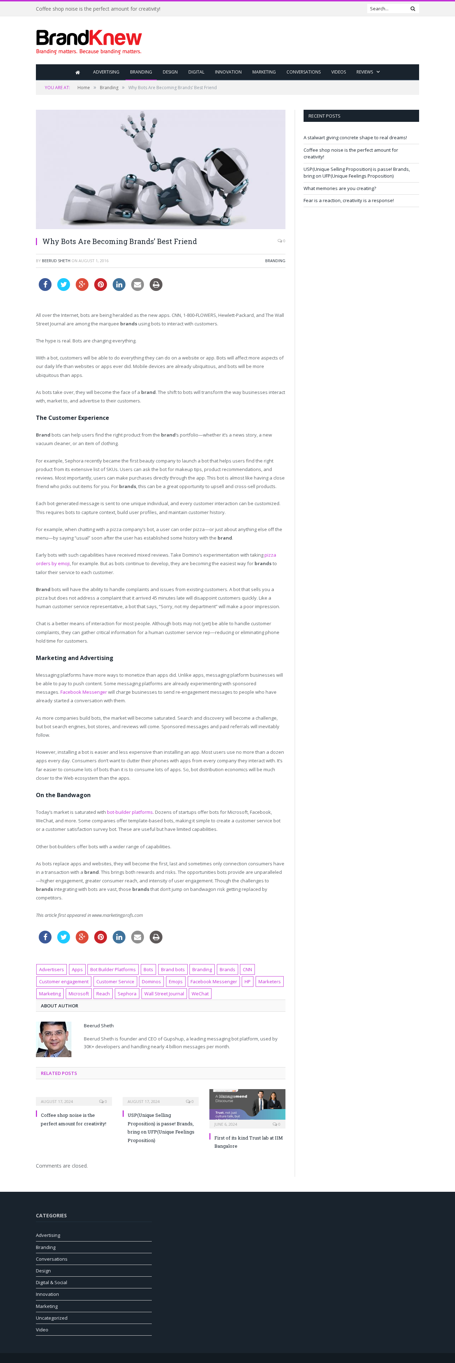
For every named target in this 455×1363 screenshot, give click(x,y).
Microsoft (79, 993)
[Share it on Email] (137, 288)
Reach (103, 993)
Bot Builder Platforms (113, 969)
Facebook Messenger (83, 692)
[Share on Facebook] (45, 288)
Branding (141, 72)
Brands (227, 969)
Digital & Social (51, 1282)
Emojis (176, 981)
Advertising (106, 72)
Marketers (269, 981)
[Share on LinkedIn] (119, 288)
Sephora (127, 993)
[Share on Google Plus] (82, 288)
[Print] (156, 288)
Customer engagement (64, 981)
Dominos (151, 981)
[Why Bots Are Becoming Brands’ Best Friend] (160, 170)
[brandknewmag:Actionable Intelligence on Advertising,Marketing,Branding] (89, 40)
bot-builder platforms (130, 812)
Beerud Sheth (56, 260)
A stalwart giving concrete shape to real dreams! (355, 137)
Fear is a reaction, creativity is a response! (349, 200)
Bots (148, 969)
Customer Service (115, 981)
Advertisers (51, 969)
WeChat (200, 993)
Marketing (264, 72)
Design (170, 72)
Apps (77, 969)
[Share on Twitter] (63, 288)
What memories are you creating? (340, 188)
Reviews (365, 72)
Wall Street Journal (164, 993)
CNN (247, 969)
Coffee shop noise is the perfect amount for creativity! (98, 9)
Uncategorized (52, 1318)
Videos (338, 72)
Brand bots (173, 969)
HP (248, 981)
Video (42, 1329)
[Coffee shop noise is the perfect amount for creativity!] (74, 1096)
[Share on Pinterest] (100, 288)
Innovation (228, 72)
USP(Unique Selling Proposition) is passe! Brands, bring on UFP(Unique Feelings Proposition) (357, 172)
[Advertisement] (289, 41)
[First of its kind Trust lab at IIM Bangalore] (247, 1107)
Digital (196, 72)
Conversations (304, 72)
